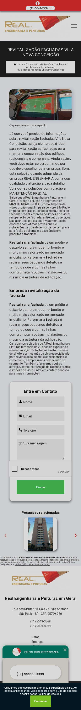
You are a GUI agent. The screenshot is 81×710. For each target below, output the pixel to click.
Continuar (40, 701)
